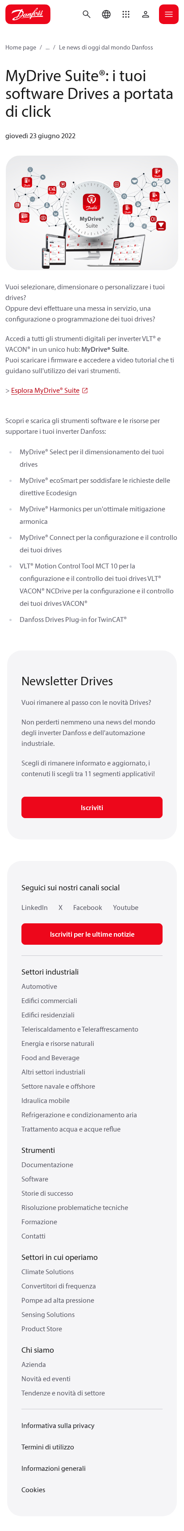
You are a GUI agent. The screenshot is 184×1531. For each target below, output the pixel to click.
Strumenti (38, 1150)
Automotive (39, 986)
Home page (20, 47)
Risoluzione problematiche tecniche (74, 1207)
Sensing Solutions (48, 1314)
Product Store (41, 1328)
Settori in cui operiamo (59, 1257)
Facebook (87, 907)
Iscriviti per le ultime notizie (92, 934)
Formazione (39, 1221)
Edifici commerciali (49, 1000)
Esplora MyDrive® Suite (45, 390)
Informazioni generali (53, 1468)
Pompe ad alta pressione (57, 1300)
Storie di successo (47, 1193)
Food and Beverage (50, 1057)
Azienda (33, 1364)
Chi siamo (37, 1350)
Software (34, 1178)
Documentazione (47, 1164)
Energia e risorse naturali (57, 1043)
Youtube (125, 907)
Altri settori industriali (53, 1071)
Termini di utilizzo (47, 1446)
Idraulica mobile (45, 1100)
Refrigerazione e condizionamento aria (79, 1114)
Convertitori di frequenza (58, 1285)
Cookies (33, 1489)
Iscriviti (92, 807)
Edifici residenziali (48, 1014)
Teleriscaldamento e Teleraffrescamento (79, 1029)
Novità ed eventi (46, 1378)
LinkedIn (34, 907)
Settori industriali (50, 972)
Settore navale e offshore (58, 1086)
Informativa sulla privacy (58, 1425)
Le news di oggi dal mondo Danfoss (106, 47)
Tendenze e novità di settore (63, 1392)
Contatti (33, 1235)
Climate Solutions (47, 1271)
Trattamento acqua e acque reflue (71, 1128)
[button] (126, 14)
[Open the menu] (169, 14)
